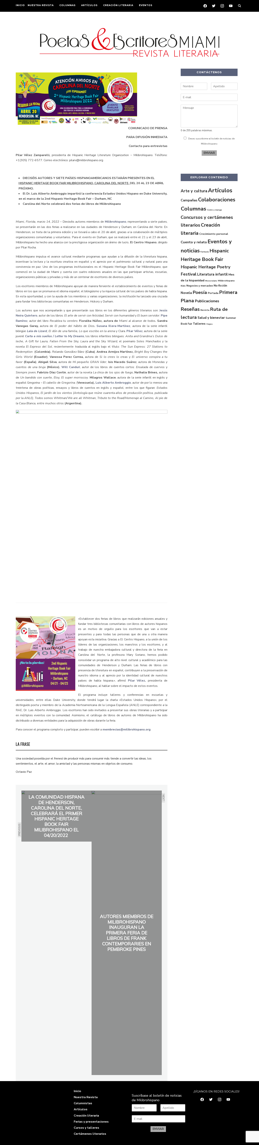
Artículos (220, 190)
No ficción (220, 285)
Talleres (199, 324)
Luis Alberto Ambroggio (113, 383)
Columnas (193, 208)
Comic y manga (214, 209)
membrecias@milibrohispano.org (127, 729)
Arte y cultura (194, 191)
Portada (213, 293)
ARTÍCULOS (89, 5)
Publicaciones (207, 301)
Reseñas (190, 309)
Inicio (77, 1091)
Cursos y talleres (86, 1128)
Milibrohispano (115, 222)
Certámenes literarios (90, 1134)
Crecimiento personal (213, 234)
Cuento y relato (194, 242)
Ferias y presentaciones (91, 1122)
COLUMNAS (67, 5)
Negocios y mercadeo (199, 285)
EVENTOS (145, 5)
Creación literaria (86, 1116)
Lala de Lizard (37, 331)
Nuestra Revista (86, 1097)
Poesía (200, 292)
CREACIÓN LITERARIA (118, 5)
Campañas (189, 200)
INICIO (20, 5)
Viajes (209, 324)
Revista (204, 310)
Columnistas (83, 1103)
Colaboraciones (216, 199)
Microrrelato (211, 280)
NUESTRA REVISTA (41, 5)
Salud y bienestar (211, 318)
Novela (186, 293)
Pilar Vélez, (137, 681)
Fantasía (204, 251)
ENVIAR (209, 153)
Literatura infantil (212, 274)
